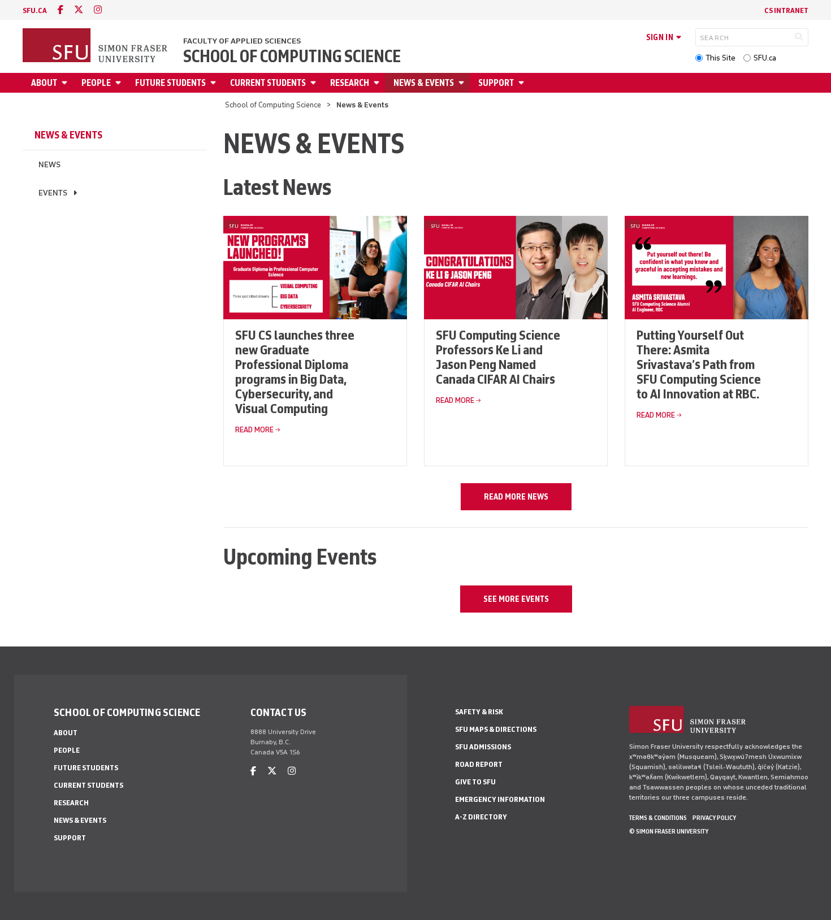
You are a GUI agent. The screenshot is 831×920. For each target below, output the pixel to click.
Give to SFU (475, 782)
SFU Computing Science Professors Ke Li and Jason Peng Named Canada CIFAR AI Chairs (498, 357)
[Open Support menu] (523, 83)
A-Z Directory (481, 817)
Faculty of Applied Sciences (242, 41)
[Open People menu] (120, 83)
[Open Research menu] (378, 83)
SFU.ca (765, 58)
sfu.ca (35, 10)
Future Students (170, 82)
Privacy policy (714, 818)
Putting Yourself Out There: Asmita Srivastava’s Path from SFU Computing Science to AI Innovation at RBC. (699, 364)
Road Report (479, 764)
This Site (720, 58)
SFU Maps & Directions (495, 729)
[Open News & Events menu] (463, 83)
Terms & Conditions (658, 818)
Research (349, 82)
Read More (254, 430)
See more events (516, 599)
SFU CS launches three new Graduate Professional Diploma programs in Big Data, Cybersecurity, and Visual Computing (294, 371)
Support (496, 82)
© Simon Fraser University (668, 831)
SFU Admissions (483, 747)
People (96, 82)
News (49, 165)
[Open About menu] (66, 83)
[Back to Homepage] (96, 46)
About (44, 82)
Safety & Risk (479, 712)
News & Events (423, 82)
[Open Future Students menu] (215, 83)
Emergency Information (500, 799)
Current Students (268, 82)
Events (52, 193)
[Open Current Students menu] (315, 83)
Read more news (516, 497)
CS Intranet (786, 10)
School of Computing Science (292, 56)
